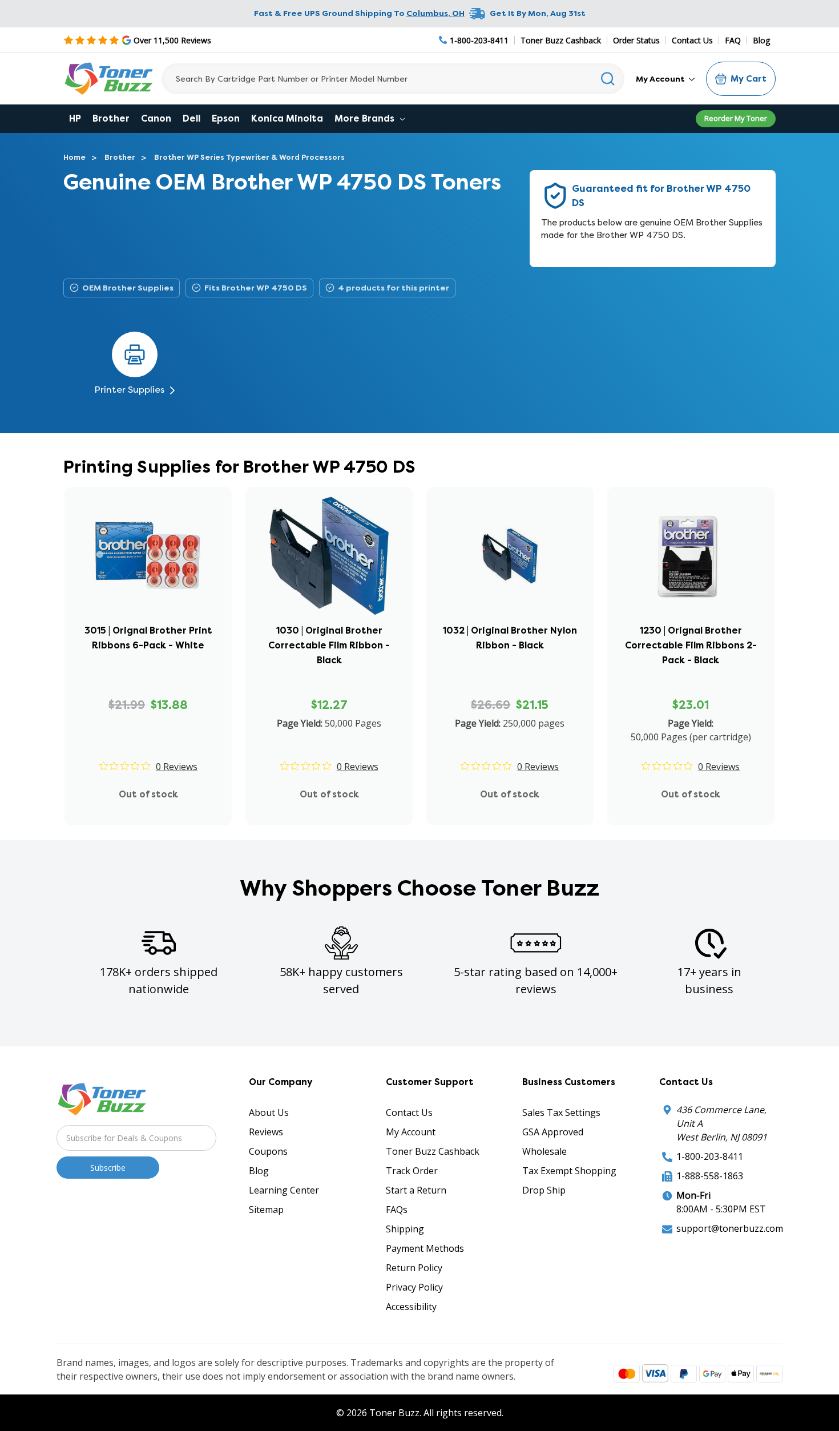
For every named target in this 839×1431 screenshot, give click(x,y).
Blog (761, 40)
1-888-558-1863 (709, 1176)
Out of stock (148, 794)
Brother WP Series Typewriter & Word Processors (249, 157)
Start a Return (416, 1190)
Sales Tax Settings (561, 1112)
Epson (226, 118)
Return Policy (414, 1267)
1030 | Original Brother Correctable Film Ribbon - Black (329, 645)
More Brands (365, 118)
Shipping (405, 1229)
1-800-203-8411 (709, 1156)
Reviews (266, 1132)
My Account (661, 79)
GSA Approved (552, 1132)
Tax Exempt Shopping (569, 1170)
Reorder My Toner (735, 118)
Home (74, 157)
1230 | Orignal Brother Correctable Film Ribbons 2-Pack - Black (691, 645)
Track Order (412, 1170)
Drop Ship (544, 1190)
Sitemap (266, 1209)
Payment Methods (425, 1248)
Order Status (636, 40)
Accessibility (411, 1306)
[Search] (608, 78)
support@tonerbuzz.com (729, 1228)
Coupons (268, 1151)
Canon (156, 118)
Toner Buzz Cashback (561, 40)
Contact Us (692, 40)
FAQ (733, 40)
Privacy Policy (414, 1287)
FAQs (397, 1209)
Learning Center (284, 1190)
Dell (191, 118)
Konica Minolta (287, 118)
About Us (269, 1112)
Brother (111, 118)
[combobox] (393, 78)
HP (75, 118)
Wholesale (544, 1151)
